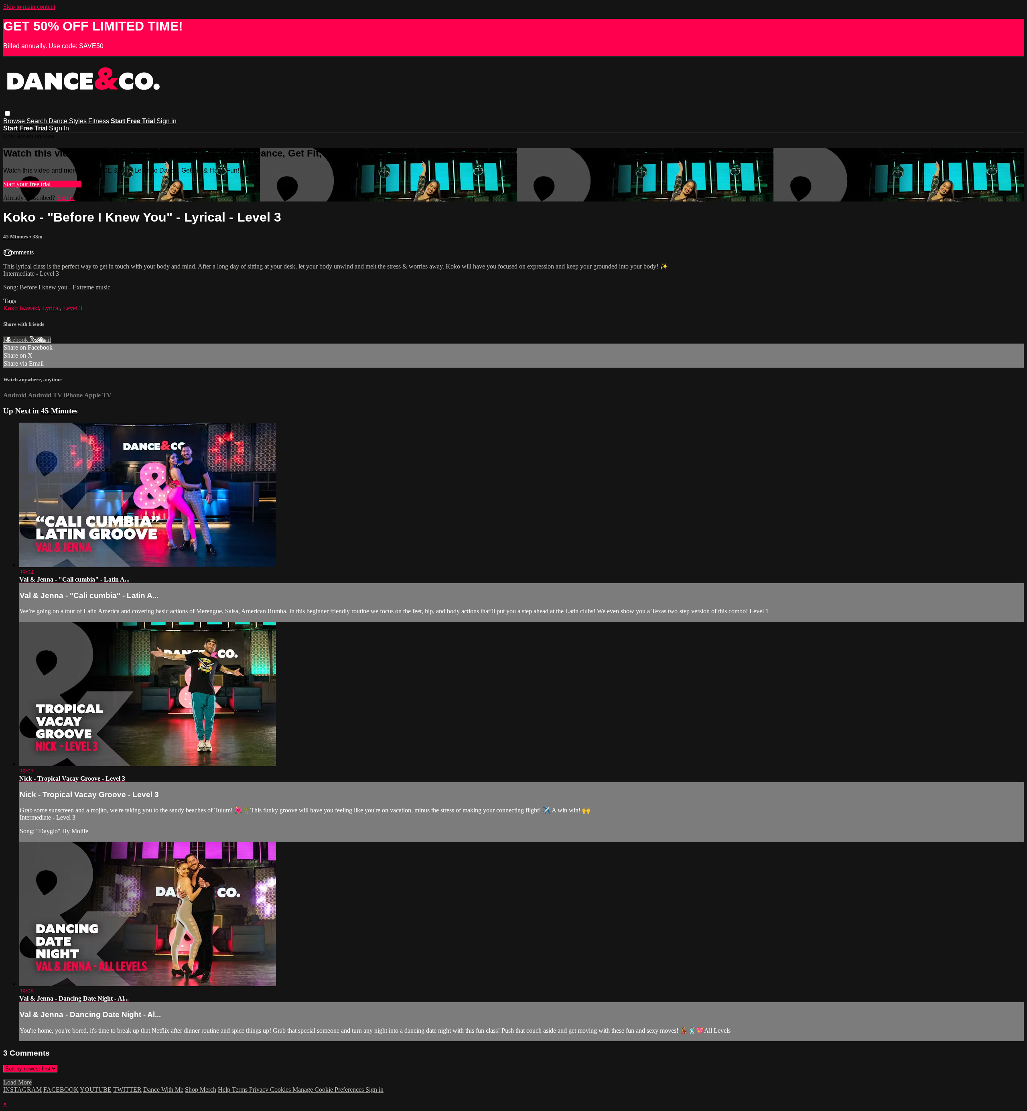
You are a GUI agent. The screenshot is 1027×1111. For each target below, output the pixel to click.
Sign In (59, 128)
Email (43, 339)
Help (225, 1089)
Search (37, 121)
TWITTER (127, 1089)
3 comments (18, 252)
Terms (240, 1089)
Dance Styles (68, 121)
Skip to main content (29, 6)
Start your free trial (27, 184)
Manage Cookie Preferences (328, 1089)
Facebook (16, 339)
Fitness (98, 121)
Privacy (259, 1089)
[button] (7, 113)
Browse (14, 121)
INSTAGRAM (22, 1089)
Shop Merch (200, 1089)
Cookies (281, 1089)
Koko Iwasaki (21, 308)
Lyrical (51, 308)
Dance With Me (163, 1089)
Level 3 (72, 308)
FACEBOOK (61, 1089)
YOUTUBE (96, 1089)
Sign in (166, 121)
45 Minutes (16, 237)
